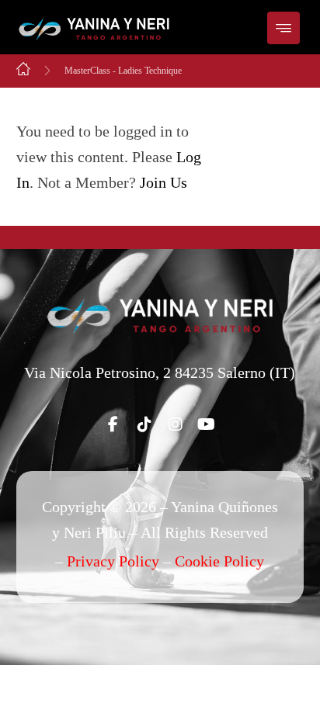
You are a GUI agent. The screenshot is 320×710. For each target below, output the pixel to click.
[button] (283, 28)
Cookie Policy (219, 561)
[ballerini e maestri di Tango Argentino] (94, 29)
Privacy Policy (113, 561)
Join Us (163, 182)
